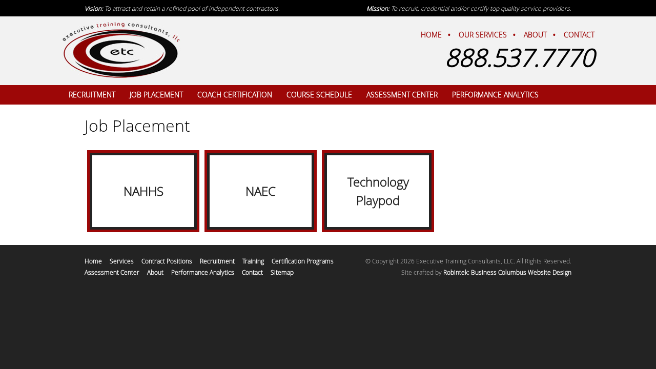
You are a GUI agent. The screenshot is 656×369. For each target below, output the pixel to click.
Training (253, 261)
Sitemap (282, 272)
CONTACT (579, 34)
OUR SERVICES (483, 34)
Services (122, 261)
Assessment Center (112, 272)
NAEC (260, 191)
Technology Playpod (378, 191)
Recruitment (217, 261)
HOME (431, 34)
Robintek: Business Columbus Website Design (507, 272)
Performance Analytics (202, 272)
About (155, 272)
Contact (252, 272)
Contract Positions (166, 261)
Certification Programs (303, 261)
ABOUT (535, 34)
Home (93, 261)
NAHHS (143, 191)
